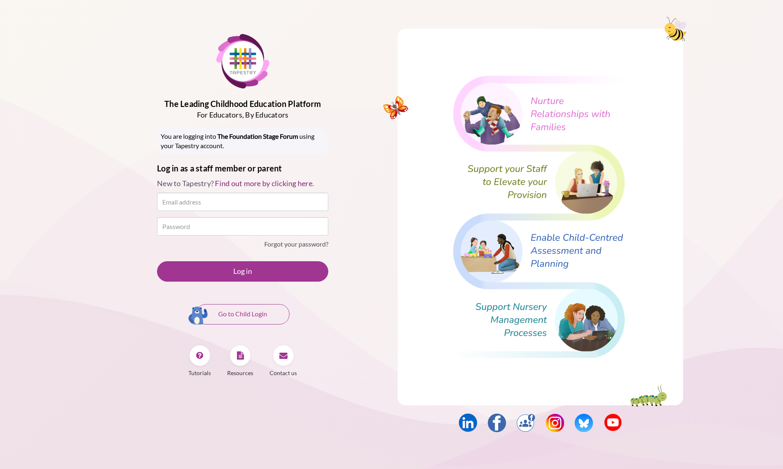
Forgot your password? (296, 244)
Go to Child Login (242, 314)
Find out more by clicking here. (264, 183)
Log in (242, 271)
